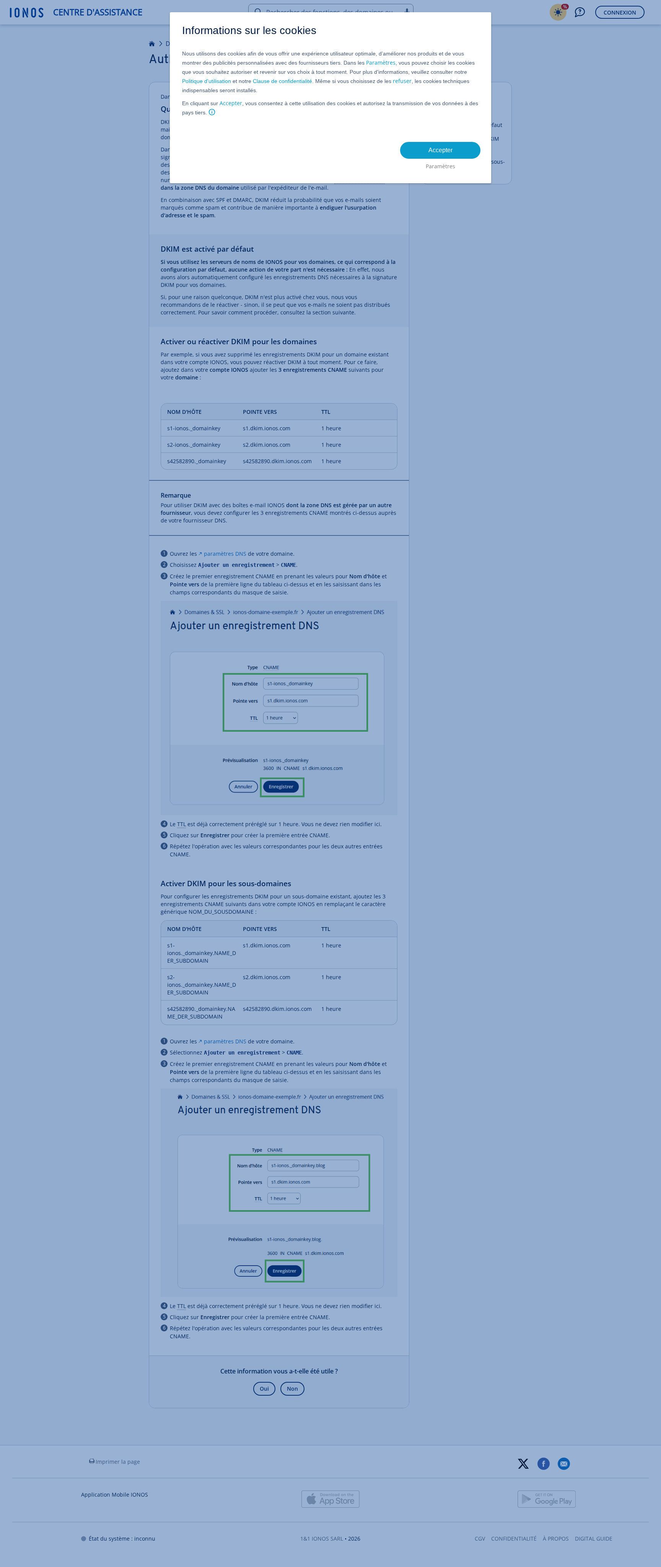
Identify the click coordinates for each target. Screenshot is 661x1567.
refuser (402, 81)
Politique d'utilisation (206, 81)
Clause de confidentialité (282, 81)
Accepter (231, 103)
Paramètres (381, 62)
